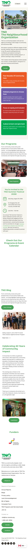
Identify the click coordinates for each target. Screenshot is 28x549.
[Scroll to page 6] (17, 27)
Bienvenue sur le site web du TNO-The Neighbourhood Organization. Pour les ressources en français (13, 473)
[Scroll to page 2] (11, 27)
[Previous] (4, 19)
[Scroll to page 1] (9, 27)
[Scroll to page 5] (15, 27)
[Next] (23, 19)
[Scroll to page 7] (19, 27)
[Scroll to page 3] (12, 27)
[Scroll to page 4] (14, 27)
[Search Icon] (17, 4)
